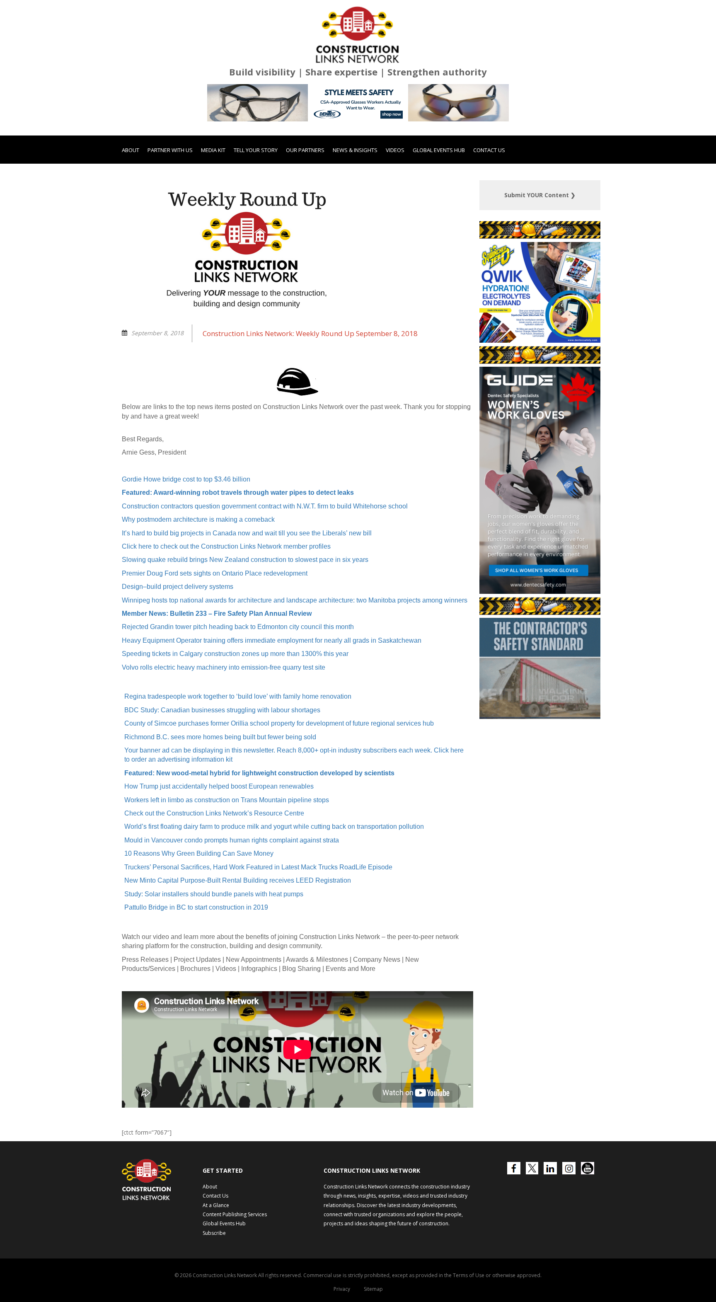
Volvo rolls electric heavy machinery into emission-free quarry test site (223, 711)
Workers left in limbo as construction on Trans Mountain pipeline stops (226, 844)
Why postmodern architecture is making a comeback (198, 563)
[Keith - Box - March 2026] (539, 761)
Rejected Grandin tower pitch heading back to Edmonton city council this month (238, 671)
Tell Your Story (256, 194)
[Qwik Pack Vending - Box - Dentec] (540, 385)
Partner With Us (170, 194)
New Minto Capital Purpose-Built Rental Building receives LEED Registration (237, 924)
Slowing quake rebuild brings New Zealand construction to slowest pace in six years (245, 603)
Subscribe (214, 1277)
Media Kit (213, 194)
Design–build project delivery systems (177, 630)
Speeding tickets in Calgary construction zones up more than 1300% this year (235, 698)
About (130, 194)
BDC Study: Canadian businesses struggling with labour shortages (222, 754)
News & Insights (355, 194)
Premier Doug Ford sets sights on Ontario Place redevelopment (214, 617)
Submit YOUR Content (540, 239)
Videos (395, 194)
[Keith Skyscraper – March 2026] (540, 636)
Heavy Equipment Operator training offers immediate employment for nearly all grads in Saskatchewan (271, 684)
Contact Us (489, 194)
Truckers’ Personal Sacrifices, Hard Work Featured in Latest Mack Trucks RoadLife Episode (258, 911)
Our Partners (305, 194)
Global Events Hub (439, 194)
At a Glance (216, 1249)
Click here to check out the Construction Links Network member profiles (226, 590)
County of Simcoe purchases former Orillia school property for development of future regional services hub (279, 767)
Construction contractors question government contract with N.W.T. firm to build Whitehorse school (265, 550)
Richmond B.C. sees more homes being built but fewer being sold (220, 780)
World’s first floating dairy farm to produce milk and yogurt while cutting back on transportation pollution (274, 870)
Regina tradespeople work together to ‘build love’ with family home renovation (237, 740)
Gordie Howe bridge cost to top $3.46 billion (186, 523)
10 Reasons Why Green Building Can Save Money (198, 897)
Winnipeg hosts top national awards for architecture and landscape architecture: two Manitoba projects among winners (294, 644)
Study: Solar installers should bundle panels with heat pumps (213, 937)
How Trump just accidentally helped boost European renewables (219, 830)
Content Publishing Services (235, 1258)
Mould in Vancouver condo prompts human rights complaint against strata (231, 884)
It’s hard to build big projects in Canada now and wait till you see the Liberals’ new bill (247, 577)
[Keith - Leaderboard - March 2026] (358, 147)
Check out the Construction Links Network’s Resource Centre (214, 857)
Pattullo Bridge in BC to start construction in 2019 (196, 951)
